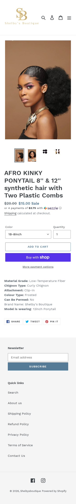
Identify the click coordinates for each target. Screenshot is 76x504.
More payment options (38, 266)
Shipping (10, 213)
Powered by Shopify (54, 491)
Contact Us (16, 456)
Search (13, 392)
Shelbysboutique (30, 491)
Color (9, 226)
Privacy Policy (18, 434)
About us (15, 403)
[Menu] (69, 17)
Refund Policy (18, 424)
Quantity (59, 226)
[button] (38, 208)
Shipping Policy (19, 413)
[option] (19, 155)
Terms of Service (20, 445)
